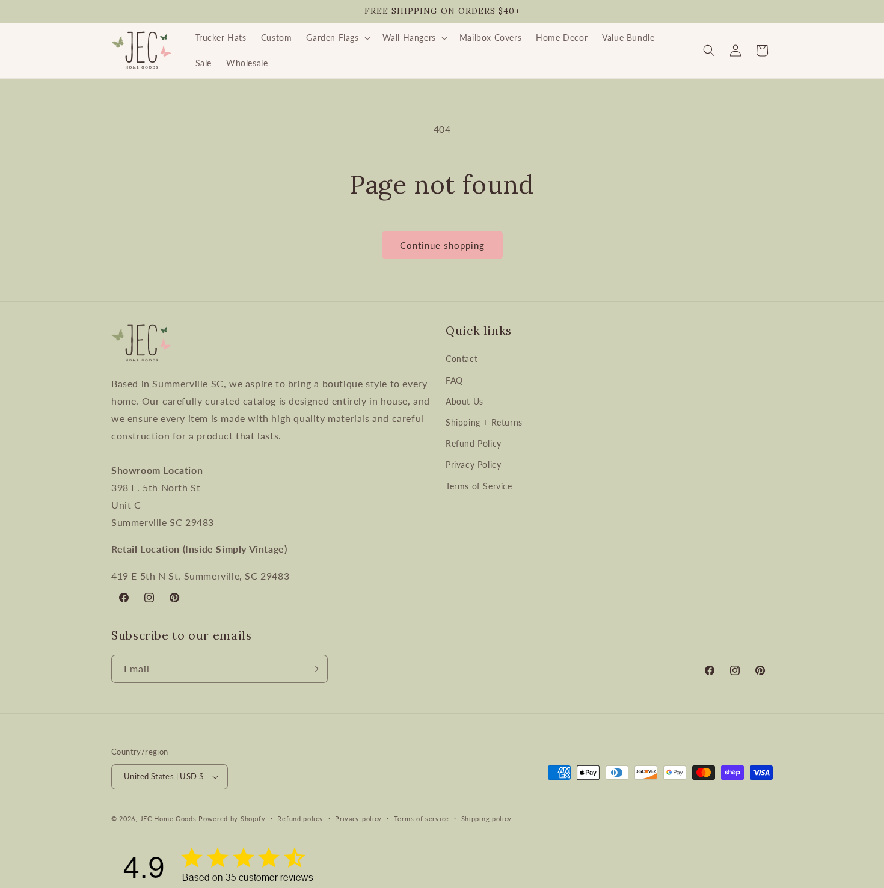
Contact (461, 359)
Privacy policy (358, 818)
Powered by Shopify (232, 818)
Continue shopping (442, 245)
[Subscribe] (314, 669)
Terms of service (421, 818)
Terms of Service (479, 486)
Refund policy (300, 818)
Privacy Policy (473, 464)
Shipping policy (486, 818)
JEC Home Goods (168, 818)
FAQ (454, 380)
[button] (337, 38)
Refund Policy (474, 443)
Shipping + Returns (484, 422)
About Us (464, 401)
